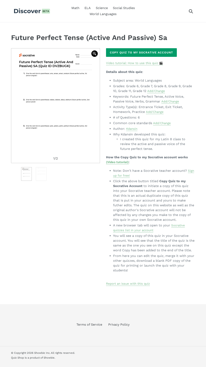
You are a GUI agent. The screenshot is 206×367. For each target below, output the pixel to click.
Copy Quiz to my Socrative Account (141, 52)
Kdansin (131, 129)
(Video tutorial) (117, 162)
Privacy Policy (119, 324)
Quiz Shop (17, 357)
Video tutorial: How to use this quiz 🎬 (134, 63)
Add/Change (156, 91)
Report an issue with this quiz (128, 283)
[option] (55, 105)
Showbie (49, 357)
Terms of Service (89, 324)
